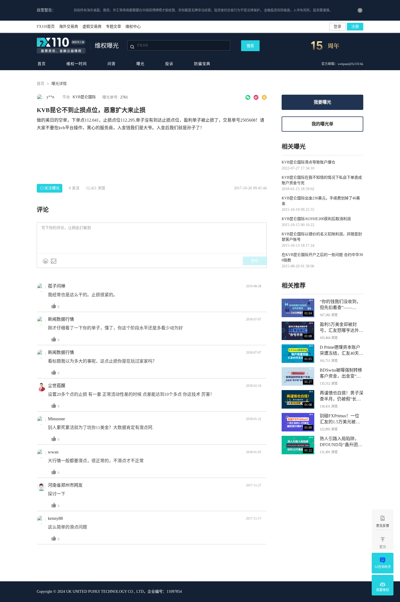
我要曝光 (322, 102)
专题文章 (113, 26)
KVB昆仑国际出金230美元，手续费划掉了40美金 (321, 201)
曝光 (140, 64)
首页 (42, 64)
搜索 (250, 46)
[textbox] (151, 238)
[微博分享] (256, 97)
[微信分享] (247, 97)
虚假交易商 (91, 26)
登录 (337, 26)
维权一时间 (76, 64)
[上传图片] (54, 261)
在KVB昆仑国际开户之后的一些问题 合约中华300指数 (322, 257)
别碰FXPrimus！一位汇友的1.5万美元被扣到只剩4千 (340, 419)
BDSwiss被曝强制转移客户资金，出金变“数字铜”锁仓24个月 (341, 373)
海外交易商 (68, 26)
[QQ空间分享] (264, 97)
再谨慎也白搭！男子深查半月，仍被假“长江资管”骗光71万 (341, 396)
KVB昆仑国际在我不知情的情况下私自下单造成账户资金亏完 (322, 180)
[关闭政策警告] (360, 10)
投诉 (169, 64)
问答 (111, 64)
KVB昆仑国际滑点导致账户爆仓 (308, 162)
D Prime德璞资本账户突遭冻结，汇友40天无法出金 (341, 350)
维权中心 (133, 26)
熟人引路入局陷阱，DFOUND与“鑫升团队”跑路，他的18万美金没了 (340, 442)
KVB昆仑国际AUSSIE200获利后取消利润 (316, 219)
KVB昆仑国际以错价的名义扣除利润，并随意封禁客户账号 (322, 237)
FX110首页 (46, 26)
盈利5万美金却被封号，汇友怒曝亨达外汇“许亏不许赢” (341, 328)
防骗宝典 (202, 64)
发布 (255, 261)
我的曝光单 (322, 124)
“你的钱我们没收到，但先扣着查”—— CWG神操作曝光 (340, 305)
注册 (355, 26)
